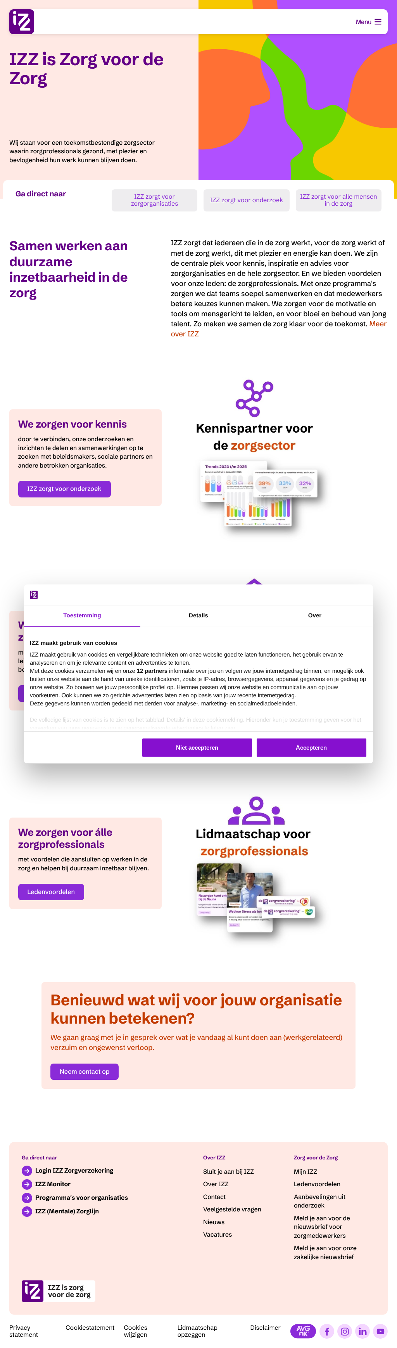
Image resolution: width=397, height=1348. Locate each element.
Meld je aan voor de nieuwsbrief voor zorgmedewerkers (322, 1227)
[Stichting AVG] (303, 1331)
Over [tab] (315, 615)
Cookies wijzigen (136, 1331)
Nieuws (213, 1222)
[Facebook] (326, 1331)
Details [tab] (198, 615)
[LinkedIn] (362, 1331)
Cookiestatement (90, 1328)
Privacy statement (23, 1331)
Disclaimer (265, 1328)
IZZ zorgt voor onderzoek (246, 200)
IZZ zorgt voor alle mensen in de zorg (338, 200)
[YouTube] (380, 1331)
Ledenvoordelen (51, 892)
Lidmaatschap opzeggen (197, 1331)
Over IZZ (215, 1184)
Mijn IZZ (305, 1172)
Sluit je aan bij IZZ (228, 1172)
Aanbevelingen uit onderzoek (319, 1201)
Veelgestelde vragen (232, 1209)
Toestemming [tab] (82, 615)
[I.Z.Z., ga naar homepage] (21, 21)
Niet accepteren (197, 747)
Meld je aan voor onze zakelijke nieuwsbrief (325, 1252)
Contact (214, 1197)
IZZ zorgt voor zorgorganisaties (154, 200)
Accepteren (311, 747)
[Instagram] (344, 1331)
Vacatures (217, 1235)
